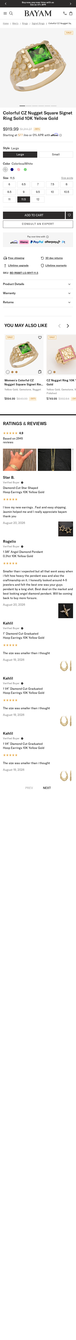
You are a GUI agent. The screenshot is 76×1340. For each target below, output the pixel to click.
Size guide (67, 178)
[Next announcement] (70, 3)
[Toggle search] (11, 13)
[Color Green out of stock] (25, 169)
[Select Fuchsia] (54, 372)
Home (6, 23)
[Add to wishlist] (69, 215)
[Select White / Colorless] (50, 372)
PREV (29, 788)
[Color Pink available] (18, 169)
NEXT (47, 788)
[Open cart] (71, 13)
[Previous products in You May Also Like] (60, 326)
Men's (15, 23)
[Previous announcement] (5, 3)
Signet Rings (38, 23)
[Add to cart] (40, 371)
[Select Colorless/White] (8, 372)
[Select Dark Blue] (12, 372)
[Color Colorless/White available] (5, 169)
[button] (38, 239)
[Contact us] (65, 13)
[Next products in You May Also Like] (68, 326)
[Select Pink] (16, 372)
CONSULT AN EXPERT (38, 224)
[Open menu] (5, 13)
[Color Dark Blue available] (12, 169)
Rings (25, 23)
